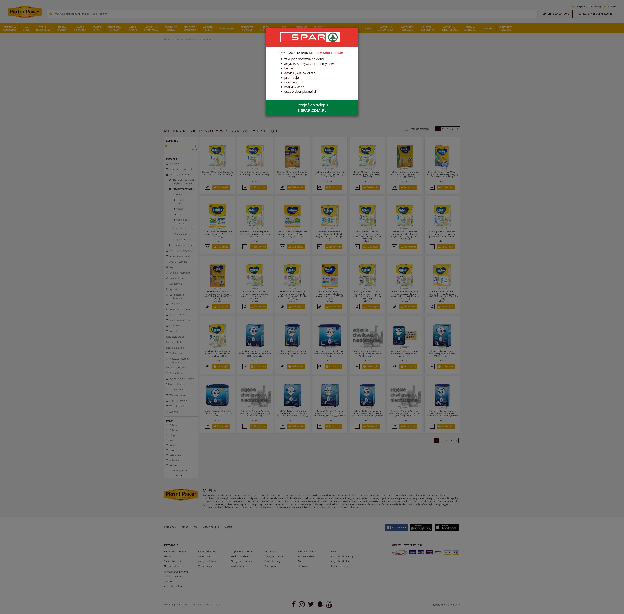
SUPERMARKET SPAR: (326, 53)
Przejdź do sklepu (312, 107)
